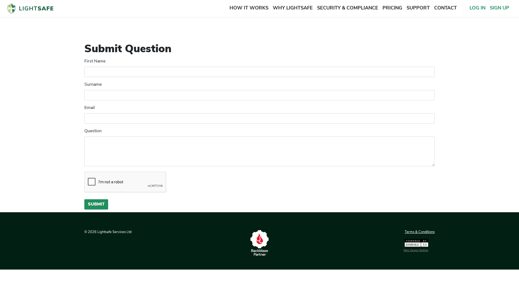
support (418, 8)
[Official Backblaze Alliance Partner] (259, 243)
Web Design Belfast (416, 250)
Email (89, 108)
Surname (93, 84)
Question (93, 131)
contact (445, 8)
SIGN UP (499, 8)
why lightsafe (293, 8)
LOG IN (477, 8)
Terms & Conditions (420, 232)
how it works (248, 8)
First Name (94, 61)
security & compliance (347, 8)
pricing (392, 8)
